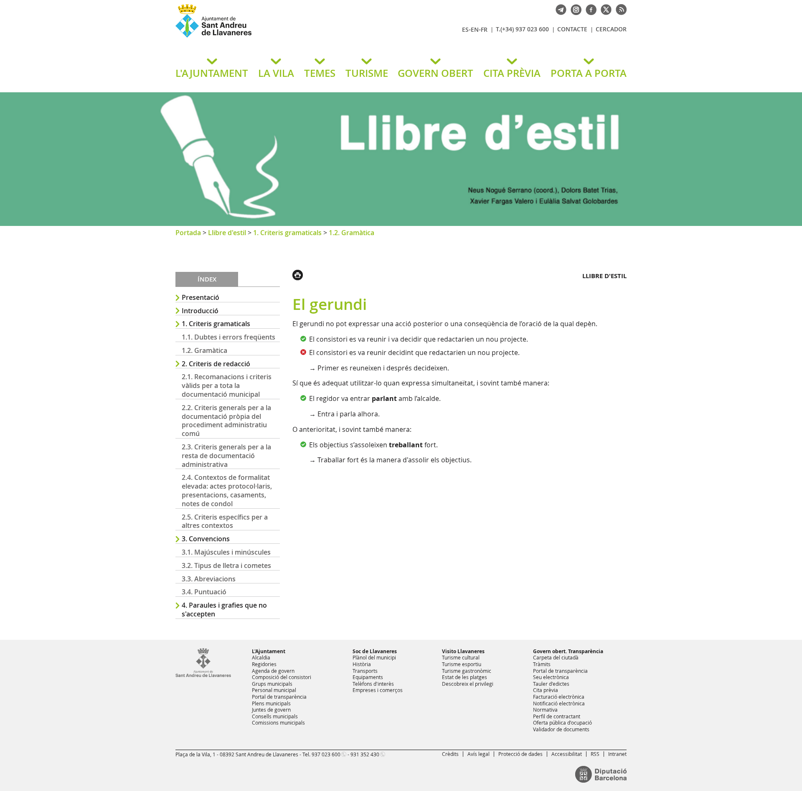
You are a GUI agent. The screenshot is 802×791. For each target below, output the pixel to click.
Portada (188, 232)
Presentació (200, 297)
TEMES (319, 73)
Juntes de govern (271, 709)
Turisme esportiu (461, 664)
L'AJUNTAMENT (211, 73)
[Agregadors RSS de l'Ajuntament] (619, 8)
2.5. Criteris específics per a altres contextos (225, 521)
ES (465, 29)
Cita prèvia (545, 690)
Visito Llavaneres (463, 651)
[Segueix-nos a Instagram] (573, 8)
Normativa (545, 709)
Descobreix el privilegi (467, 683)
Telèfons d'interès (373, 683)
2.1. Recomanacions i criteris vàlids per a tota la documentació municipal (227, 385)
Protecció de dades (520, 753)
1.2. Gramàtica (351, 232)
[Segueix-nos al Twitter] (604, 8)
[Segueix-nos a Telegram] (558, 8)
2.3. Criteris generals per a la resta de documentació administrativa (226, 455)
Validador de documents (561, 729)
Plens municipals (271, 703)
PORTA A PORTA (589, 73)
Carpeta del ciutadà (556, 657)
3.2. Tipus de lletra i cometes (226, 565)
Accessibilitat (566, 753)
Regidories (264, 664)
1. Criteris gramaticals (287, 232)
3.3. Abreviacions (209, 578)
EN (475, 29)
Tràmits (542, 664)
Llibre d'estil (227, 232)
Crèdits (450, 753)
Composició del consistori (281, 677)
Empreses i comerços (378, 690)
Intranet (617, 753)
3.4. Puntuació (204, 591)
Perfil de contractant (556, 716)
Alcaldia (261, 657)
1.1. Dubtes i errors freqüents (228, 337)
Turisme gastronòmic (466, 670)
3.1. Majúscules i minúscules (226, 552)
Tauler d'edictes (551, 683)
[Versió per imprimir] (299, 274)
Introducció (200, 310)
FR (484, 29)
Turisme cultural (461, 657)
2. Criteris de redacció (216, 363)
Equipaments (368, 677)
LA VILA (276, 73)
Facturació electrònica (558, 696)
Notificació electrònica (559, 703)
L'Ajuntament (268, 651)
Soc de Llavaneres (375, 651)
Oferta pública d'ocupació (562, 722)
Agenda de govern (273, 670)
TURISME (366, 73)
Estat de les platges (464, 677)
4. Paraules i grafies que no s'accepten (224, 610)
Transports (365, 670)
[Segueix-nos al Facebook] (588, 8)
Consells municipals (275, 716)
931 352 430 (364, 754)
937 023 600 (326, 754)
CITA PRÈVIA (512, 73)
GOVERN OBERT (435, 73)
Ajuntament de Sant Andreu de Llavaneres (273, 37)
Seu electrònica (551, 677)
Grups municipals (272, 683)
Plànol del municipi (374, 657)
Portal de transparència (279, 696)
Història (362, 664)
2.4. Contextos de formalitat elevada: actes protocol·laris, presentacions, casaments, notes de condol (227, 490)
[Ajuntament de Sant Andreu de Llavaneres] (203, 675)
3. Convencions (206, 538)
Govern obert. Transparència (568, 651)
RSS (595, 753)
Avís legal (478, 753)
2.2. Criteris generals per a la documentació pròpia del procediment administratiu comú (226, 420)
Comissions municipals (278, 722)
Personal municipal (274, 690)
